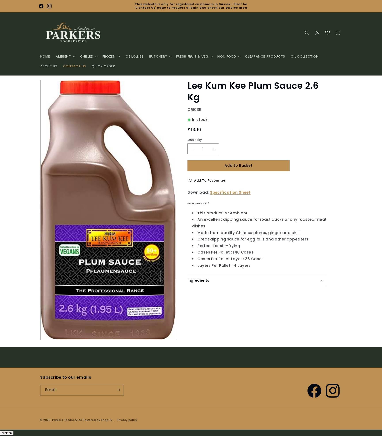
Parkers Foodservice (67, 420)
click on (7, 433)
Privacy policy (127, 420)
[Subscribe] (118, 390)
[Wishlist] (327, 33)
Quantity (194, 140)
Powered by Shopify (97, 420)
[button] (65, 56)
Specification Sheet (230, 192)
